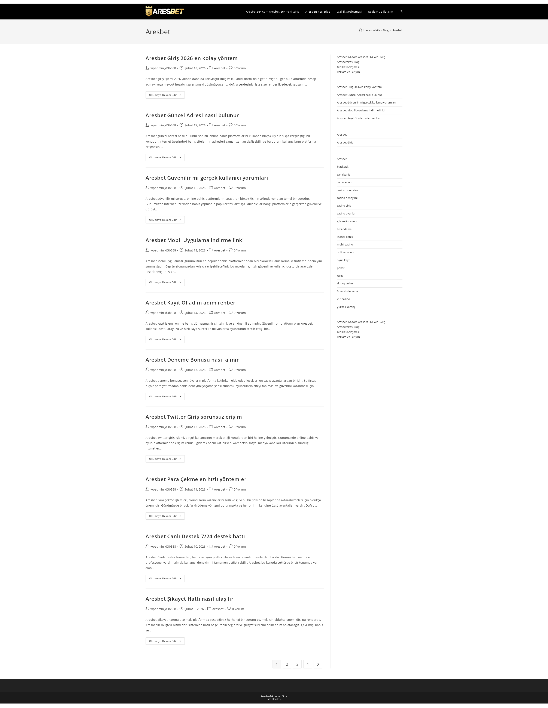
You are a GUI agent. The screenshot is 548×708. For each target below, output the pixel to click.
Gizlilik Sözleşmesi (348, 67)
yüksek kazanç (346, 307)
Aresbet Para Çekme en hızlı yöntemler (196, 479)
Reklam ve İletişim (348, 72)
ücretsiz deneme (347, 291)
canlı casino (344, 182)
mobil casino (345, 244)
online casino (345, 252)
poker (340, 268)
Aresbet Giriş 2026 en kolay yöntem (192, 58)
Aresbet (397, 30)
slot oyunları (345, 283)
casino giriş (344, 205)
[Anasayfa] (360, 30)
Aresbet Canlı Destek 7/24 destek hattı (195, 536)
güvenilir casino (347, 221)
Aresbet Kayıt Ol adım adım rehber (190, 302)
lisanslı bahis (345, 237)
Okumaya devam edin (167, 96)
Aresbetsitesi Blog (348, 62)
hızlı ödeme (344, 229)
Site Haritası (274, 699)
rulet (340, 276)
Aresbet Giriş (345, 142)
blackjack (342, 167)
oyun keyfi (343, 260)
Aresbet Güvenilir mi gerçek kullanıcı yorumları (207, 177)
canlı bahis (343, 174)
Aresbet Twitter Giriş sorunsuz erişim (194, 416)
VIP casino (343, 299)
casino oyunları (346, 213)
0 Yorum (240, 68)
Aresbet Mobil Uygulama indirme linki (195, 240)
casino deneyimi (347, 198)
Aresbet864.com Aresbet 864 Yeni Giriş (361, 57)
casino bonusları (347, 190)
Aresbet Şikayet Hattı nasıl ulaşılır (190, 598)
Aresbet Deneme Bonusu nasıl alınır (192, 359)
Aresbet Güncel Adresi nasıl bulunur (192, 115)
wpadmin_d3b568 (163, 68)
